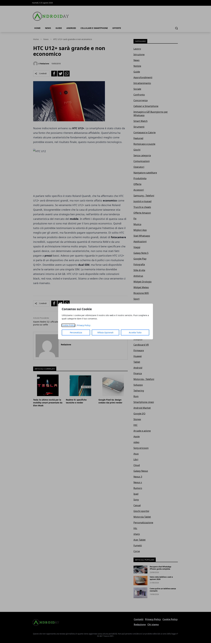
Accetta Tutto (135, 332)
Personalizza (76, 332)
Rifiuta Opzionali (105, 332)
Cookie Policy (68, 325)
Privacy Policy (83, 325)
